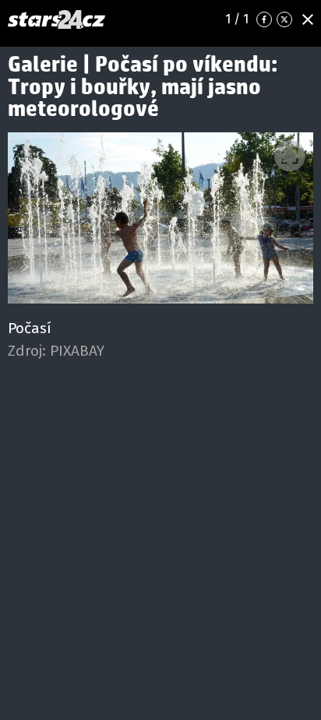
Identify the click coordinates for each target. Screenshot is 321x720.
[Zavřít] (308, 19)
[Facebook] (264, 19)
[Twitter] (284, 19)
